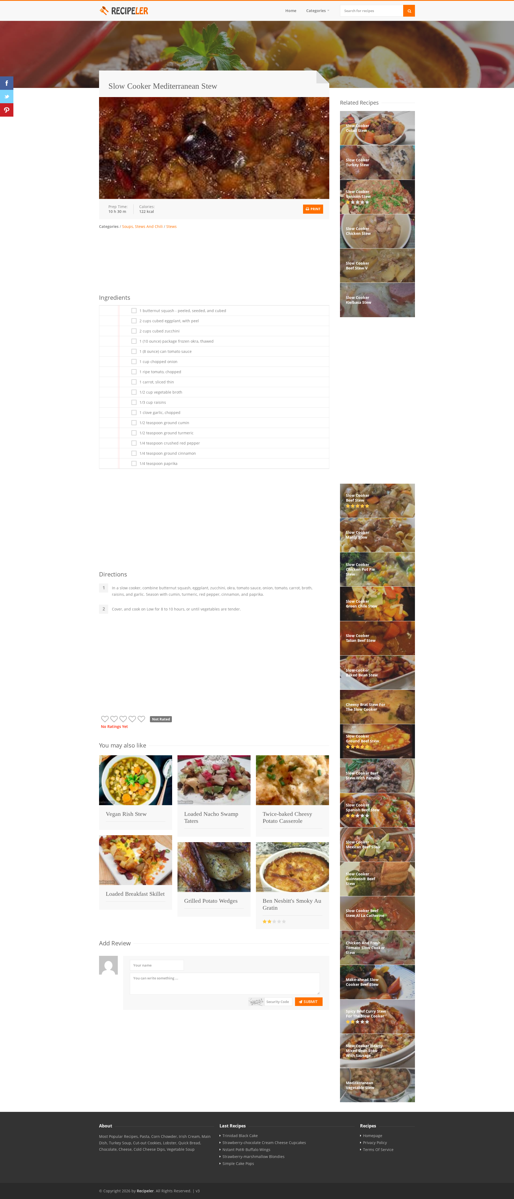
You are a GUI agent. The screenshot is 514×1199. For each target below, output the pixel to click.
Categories (316, 10)
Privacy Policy (375, 1142)
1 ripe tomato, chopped (160, 371)
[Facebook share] (6, 83)
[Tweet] (6, 96)
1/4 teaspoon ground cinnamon (167, 453)
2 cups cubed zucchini (159, 331)
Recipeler (145, 1190)
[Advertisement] (214, 260)
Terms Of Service (378, 1149)
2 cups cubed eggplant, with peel (169, 321)
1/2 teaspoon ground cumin (164, 422)
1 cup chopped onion (158, 361)
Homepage (372, 1135)
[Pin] (6, 110)
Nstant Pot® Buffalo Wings (246, 1149)
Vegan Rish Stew (126, 814)
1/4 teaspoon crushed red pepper (169, 443)
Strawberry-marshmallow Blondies (253, 1156)
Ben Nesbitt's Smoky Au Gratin (292, 904)
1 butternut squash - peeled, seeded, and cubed (182, 310)
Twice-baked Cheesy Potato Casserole (287, 817)
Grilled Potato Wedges (211, 900)
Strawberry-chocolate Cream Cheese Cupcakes (264, 1142)
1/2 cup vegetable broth (160, 392)
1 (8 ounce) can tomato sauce (165, 351)
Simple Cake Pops (238, 1163)
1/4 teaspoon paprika (158, 463)
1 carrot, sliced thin (156, 382)
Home (290, 10)
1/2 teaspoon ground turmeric (166, 433)
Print (315, 209)
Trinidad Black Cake (240, 1135)
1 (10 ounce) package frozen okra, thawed (176, 341)
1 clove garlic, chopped (159, 412)
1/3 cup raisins (152, 402)
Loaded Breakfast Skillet (135, 893)
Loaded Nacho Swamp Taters (211, 817)
